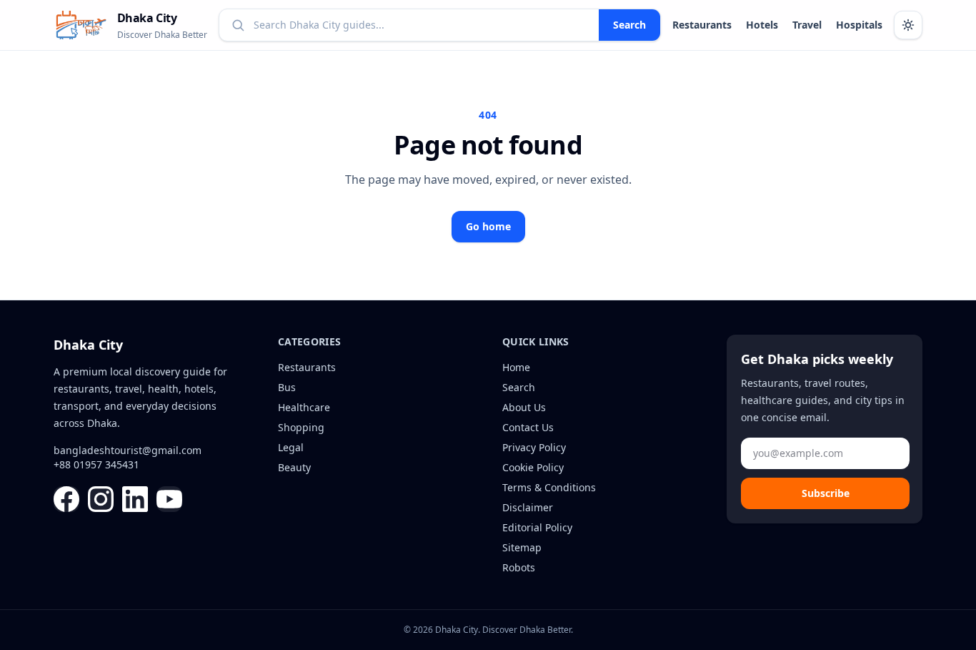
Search (629, 24)
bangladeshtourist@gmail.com (127, 450)
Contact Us (528, 427)
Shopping (301, 427)
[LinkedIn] (135, 499)
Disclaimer (527, 507)
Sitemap (522, 547)
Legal (291, 447)
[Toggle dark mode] (908, 25)
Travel (807, 24)
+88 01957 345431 (96, 464)
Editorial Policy (537, 527)
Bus (287, 387)
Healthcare (304, 407)
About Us (524, 407)
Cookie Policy (533, 467)
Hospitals (859, 24)
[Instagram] (101, 499)
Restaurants (702, 24)
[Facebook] (66, 499)
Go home (488, 226)
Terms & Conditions (549, 487)
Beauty (294, 467)
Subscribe (826, 493)
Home (516, 367)
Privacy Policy (534, 447)
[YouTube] (169, 499)
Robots (518, 567)
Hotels (762, 24)
